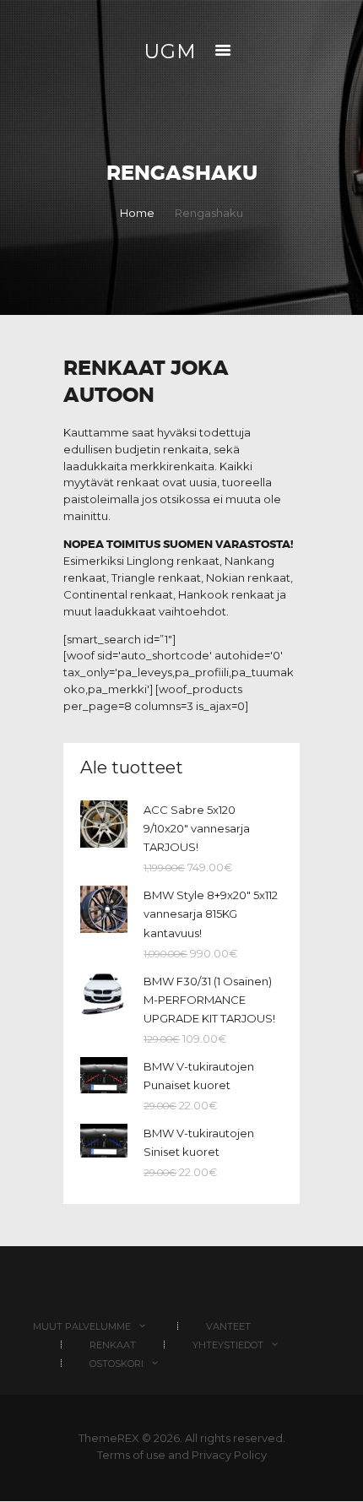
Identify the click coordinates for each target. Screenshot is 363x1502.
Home (137, 213)
